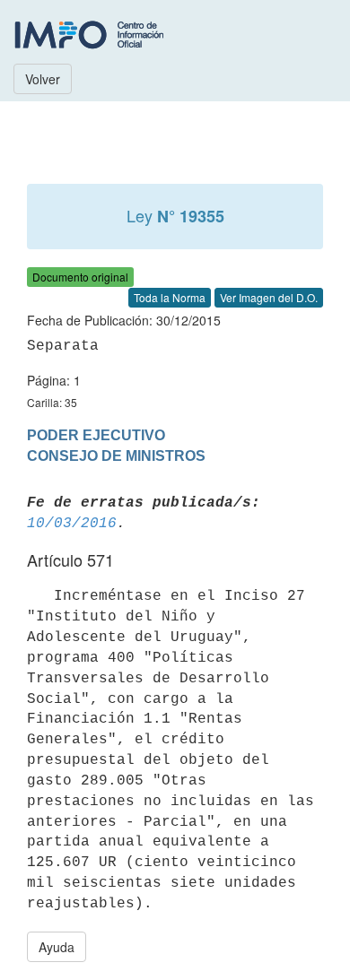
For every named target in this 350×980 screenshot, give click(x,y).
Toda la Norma (170, 297)
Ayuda (56, 947)
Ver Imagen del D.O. (269, 297)
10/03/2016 (72, 524)
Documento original (80, 276)
